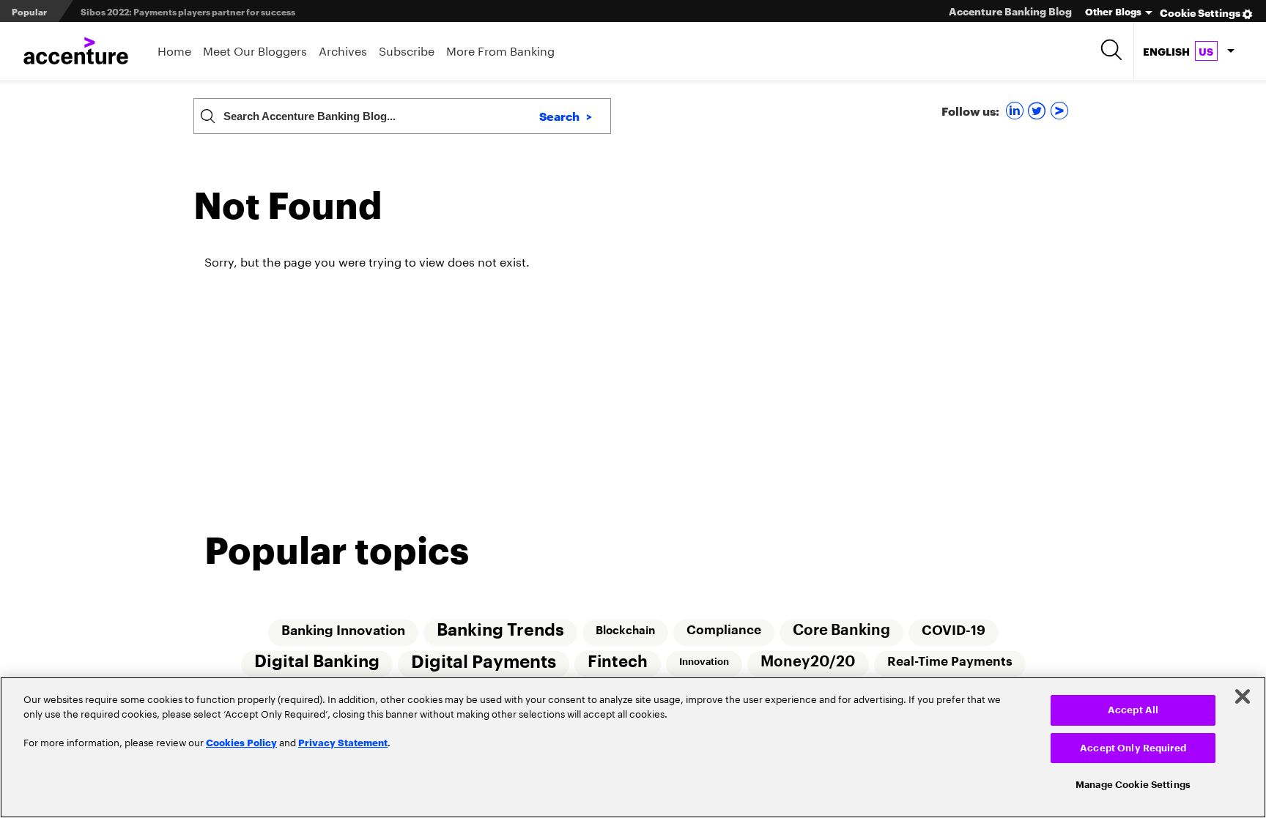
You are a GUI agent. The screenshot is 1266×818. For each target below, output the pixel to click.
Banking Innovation (341, 630)
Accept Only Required (1133, 748)
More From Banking (500, 49)
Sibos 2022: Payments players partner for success (188, 11)
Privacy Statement (343, 741)
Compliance (723, 630)
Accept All (1133, 710)
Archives (343, 49)
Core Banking (842, 630)
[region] (633, 747)
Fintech (617, 663)
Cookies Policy (241, 741)
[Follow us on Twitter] (1038, 110)
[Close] (1242, 696)
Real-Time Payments (951, 662)
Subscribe (406, 49)
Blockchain (624, 630)
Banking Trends (499, 630)
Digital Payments (482, 663)
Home (174, 49)
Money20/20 (808, 662)
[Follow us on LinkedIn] (1016, 110)
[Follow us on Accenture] (1061, 110)
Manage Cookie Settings (1133, 784)
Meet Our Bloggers (255, 49)
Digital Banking (314, 662)
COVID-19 (955, 630)
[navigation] (1188, 51)
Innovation (704, 662)
